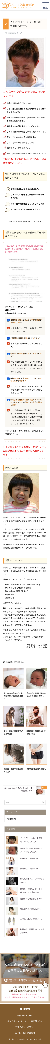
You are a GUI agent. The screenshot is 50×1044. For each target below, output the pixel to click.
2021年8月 (11, 819)
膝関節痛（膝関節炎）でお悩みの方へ (32, 931)
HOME (27, 1009)
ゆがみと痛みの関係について (32, 919)
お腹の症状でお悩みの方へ (31, 898)
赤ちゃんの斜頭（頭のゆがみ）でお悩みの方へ (31, 850)
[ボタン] (42, 802)
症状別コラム (19, 662)
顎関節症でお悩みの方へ (30, 868)
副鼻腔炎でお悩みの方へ (30, 858)
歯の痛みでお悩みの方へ (30, 909)
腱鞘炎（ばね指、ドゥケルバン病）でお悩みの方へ (31, 890)
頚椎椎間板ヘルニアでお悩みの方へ (32, 880)
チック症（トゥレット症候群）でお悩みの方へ (31, 840)
